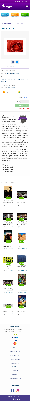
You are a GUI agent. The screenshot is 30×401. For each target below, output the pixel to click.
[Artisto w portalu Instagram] (17, 390)
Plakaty (3, 28)
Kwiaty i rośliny (12, 28)
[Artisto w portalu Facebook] (12, 390)
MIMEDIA (19, 399)
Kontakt (15, 382)
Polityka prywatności (15, 378)
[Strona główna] (6, 6)
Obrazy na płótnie (15, 355)
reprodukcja (4, 79)
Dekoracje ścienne (15, 363)
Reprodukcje (4, 81)
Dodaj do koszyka (22, 105)
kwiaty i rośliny (20, 79)
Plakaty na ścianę (15, 359)
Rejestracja (17, 1)
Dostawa (15, 370)
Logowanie (24, 1)
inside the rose (12, 79)
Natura (26, 79)
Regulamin (15, 374)
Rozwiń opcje (11, 87)
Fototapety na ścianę (15, 351)
